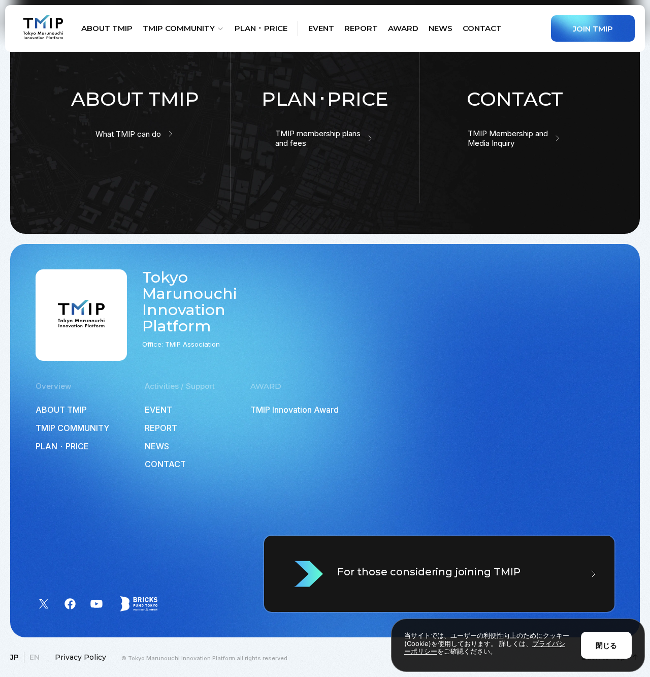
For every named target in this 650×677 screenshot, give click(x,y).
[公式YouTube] (96, 604)
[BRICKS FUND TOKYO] (138, 604)
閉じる (606, 645)
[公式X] (44, 604)
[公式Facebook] (70, 604)
